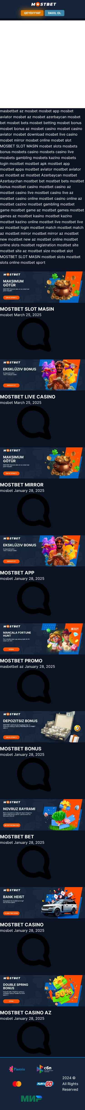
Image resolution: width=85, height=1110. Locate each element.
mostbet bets (57, 181)
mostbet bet (34, 181)
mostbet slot (62, 251)
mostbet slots (53, 256)
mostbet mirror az (47, 233)
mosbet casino (43, 128)
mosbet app (49, 111)
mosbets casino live (57, 151)
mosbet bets (17, 122)
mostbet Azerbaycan (44, 175)
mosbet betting (42, 122)
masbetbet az (12, 111)
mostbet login (17, 227)
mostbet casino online (19, 198)
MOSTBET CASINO (22, 924)
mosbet (31, 111)
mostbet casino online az (60, 198)
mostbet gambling (43, 204)
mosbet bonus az (15, 128)
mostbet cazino (13, 204)
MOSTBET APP (17, 573)
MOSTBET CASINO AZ (25, 1012)
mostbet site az (13, 251)
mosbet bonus (69, 122)
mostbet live (50, 222)
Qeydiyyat (32, 13)
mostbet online (50, 239)
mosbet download (28, 134)
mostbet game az (26, 210)
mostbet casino (25, 186)
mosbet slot (61, 140)
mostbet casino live (17, 192)
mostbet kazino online (19, 222)
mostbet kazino (58, 216)
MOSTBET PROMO (21, 661)
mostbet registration (38, 245)
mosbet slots (50, 146)
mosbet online (38, 140)
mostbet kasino (31, 216)
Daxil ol (54, 13)
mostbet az (15, 175)
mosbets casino (25, 151)
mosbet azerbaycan (49, 117)
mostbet (17, 163)
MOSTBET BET (17, 836)
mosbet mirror (12, 140)
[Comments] (34, 350)
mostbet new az (22, 239)
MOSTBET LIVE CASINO (27, 397)
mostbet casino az (55, 186)
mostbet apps (12, 169)
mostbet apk (36, 163)
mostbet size (39, 251)
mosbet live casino (61, 134)
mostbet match (43, 227)
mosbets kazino (46, 157)
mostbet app (59, 163)
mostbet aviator (38, 169)
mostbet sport (33, 262)
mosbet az (22, 117)
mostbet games (55, 210)
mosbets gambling (16, 157)
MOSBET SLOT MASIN (19, 146)
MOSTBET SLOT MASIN (20, 256)
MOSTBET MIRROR (22, 485)
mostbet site (67, 245)
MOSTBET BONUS (20, 748)
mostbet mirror (18, 233)
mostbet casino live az (54, 192)
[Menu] (42, 4)
